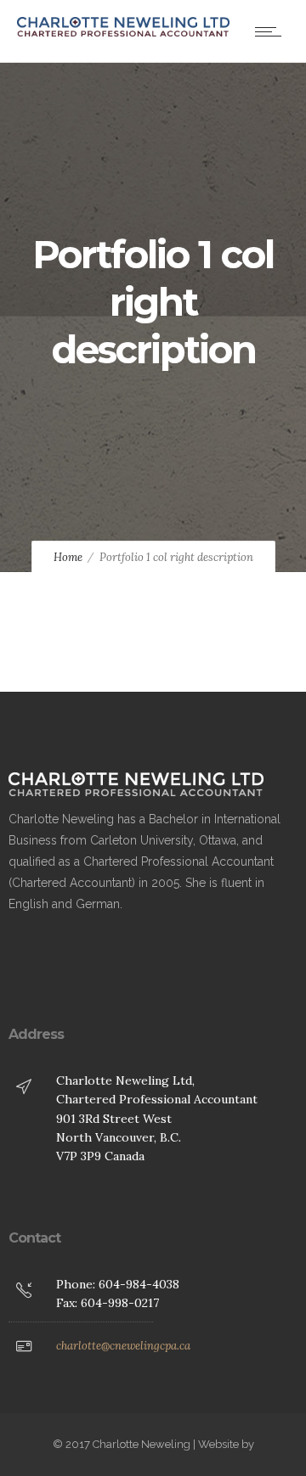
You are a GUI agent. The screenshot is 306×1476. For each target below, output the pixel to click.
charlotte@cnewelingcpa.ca (123, 1346)
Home (68, 557)
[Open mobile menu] (272, 31)
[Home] (123, 32)
